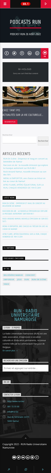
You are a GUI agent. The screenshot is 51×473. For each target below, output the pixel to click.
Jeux (19, 279)
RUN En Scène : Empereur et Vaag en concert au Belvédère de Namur (24, 204)
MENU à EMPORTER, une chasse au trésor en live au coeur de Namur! (25, 227)
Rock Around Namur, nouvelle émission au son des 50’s (25, 220)
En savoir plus (10, 121)
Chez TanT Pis (11, 110)
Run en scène (39, 279)
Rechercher (7, 135)
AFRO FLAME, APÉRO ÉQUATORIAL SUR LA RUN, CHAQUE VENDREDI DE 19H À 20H (25, 235)
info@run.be (12, 411)
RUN (27, 279)
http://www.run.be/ (15, 401)
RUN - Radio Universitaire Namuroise (25, 315)
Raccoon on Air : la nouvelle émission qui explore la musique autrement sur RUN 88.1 (25, 212)
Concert (30, 275)
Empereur (9, 279)
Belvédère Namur (13, 275)
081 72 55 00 (13, 406)
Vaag (6, 284)
